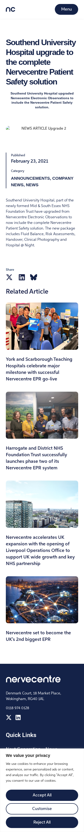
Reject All (42, 822)
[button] (9, 277)
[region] (42, 790)
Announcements (30, 178)
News (32, 184)
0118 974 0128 (17, 708)
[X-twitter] (9, 717)
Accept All (42, 795)
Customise (42, 809)
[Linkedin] (18, 717)
